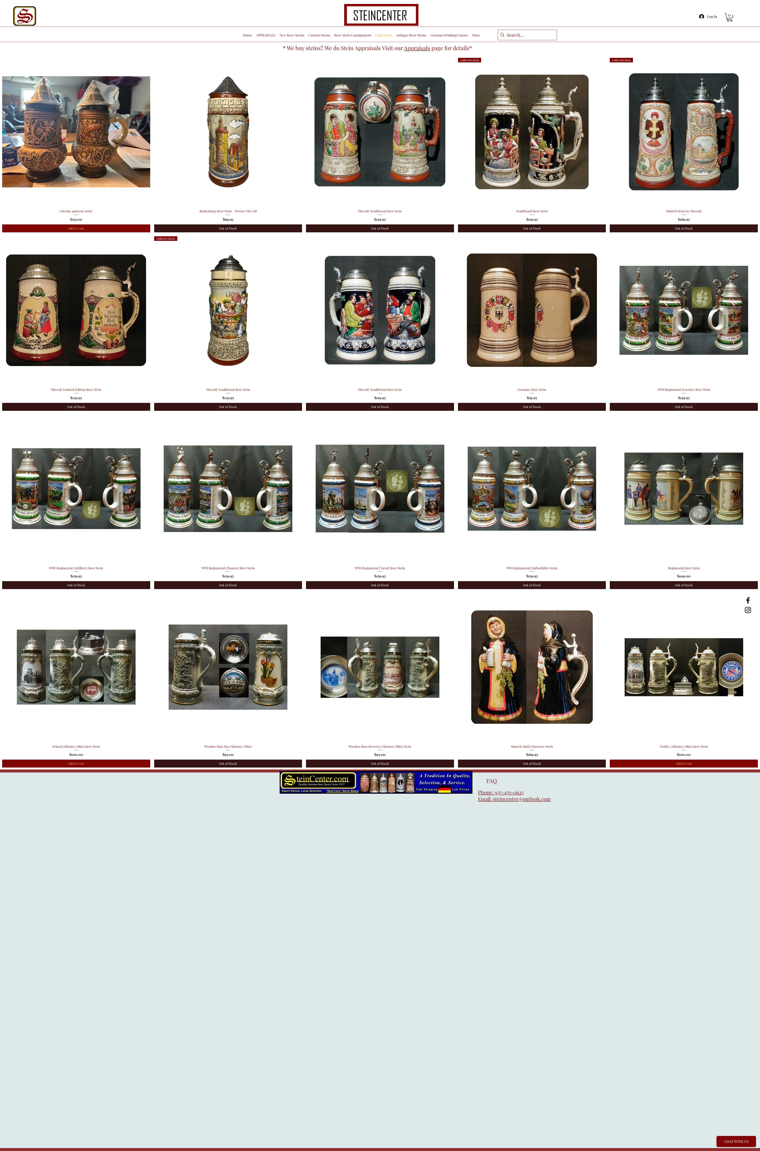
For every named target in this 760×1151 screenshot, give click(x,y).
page (437, 47)
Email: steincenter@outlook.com (514, 798)
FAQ (487, 780)
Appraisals (417, 47)
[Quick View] (76, 132)
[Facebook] (748, 600)
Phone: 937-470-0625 (500, 792)
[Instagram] (748, 610)
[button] (730, 17)
